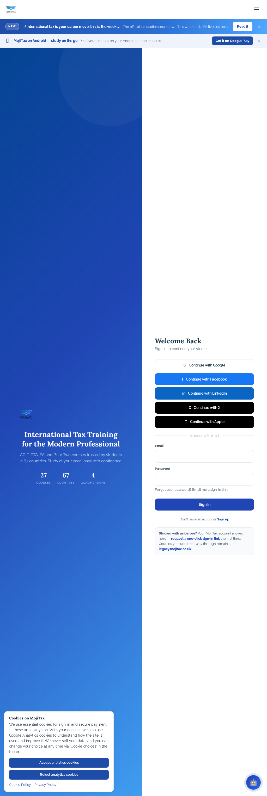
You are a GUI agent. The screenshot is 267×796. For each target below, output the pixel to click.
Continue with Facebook (204, 379)
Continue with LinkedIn (204, 393)
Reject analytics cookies (59, 774)
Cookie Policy (20, 785)
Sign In (204, 504)
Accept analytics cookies (59, 762)
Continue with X (204, 408)
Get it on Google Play (232, 41)
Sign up (223, 519)
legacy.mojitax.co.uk (175, 549)
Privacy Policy (45, 785)
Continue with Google (204, 365)
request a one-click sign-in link (195, 538)
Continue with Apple (204, 422)
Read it (242, 26)
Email (159, 446)
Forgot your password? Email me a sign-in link (191, 490)
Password (162, 469)
